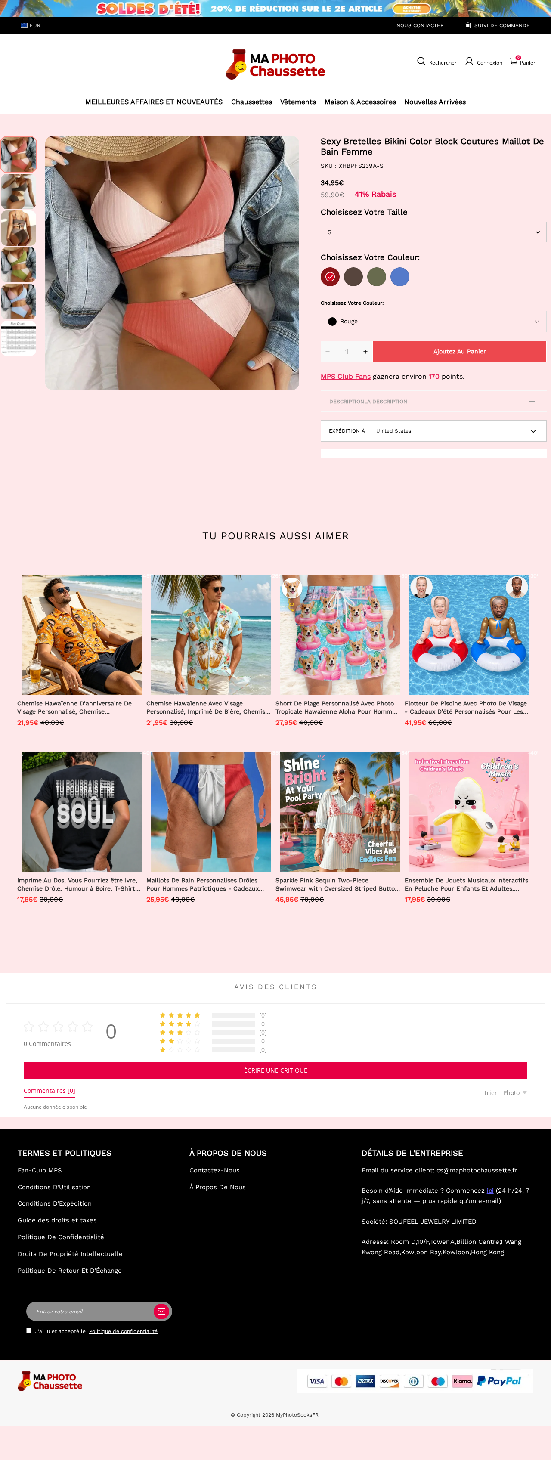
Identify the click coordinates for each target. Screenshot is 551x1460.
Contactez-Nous (214, 1170)
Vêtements (298, 102)
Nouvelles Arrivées (435, 102)
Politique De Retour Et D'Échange (70, 1270)
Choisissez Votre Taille (364, 212)
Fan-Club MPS (40, 1170)
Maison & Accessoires (360, 102)
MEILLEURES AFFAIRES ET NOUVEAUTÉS (154, 102)
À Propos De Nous (217, 1187)
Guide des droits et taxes (57, 1220)
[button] (58, 263)
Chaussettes (251, 102)
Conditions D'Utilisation (54, 1187)
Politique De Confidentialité (61, 1237)
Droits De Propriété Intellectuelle (70, 1254)
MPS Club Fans (346, 376)
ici (490, 1190)
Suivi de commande (502, 25)
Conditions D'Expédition (55, 1203)
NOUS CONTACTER (420, 25)
